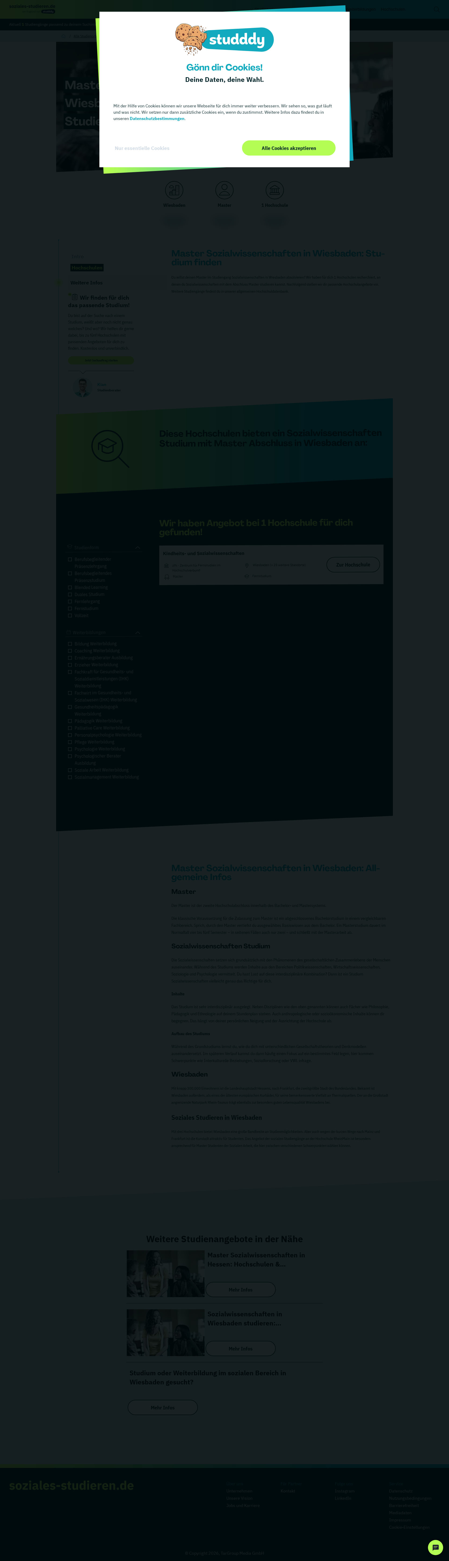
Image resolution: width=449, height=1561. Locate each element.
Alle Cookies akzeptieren (289, 148)
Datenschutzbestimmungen (157, 118)
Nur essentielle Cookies (142, 148)
